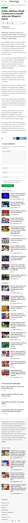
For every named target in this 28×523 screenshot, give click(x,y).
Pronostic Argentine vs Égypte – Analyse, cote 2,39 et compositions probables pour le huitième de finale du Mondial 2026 (18, 488)
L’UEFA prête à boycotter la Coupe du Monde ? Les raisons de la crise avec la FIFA (18, 315)
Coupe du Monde (16, 377)
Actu (11, 199)
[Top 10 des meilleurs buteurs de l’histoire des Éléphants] (5, 308)
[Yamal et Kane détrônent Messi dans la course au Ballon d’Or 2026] (5, 364)
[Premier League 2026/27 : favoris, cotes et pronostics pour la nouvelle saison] (5, 220)
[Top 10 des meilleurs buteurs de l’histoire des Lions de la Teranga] (5, 345)
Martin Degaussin (5, 26)
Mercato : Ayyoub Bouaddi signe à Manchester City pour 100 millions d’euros (17, 204)
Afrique (11, 207)
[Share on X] (8, 23)
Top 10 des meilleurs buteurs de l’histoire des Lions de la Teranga (18, 344)
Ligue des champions (17, 199)
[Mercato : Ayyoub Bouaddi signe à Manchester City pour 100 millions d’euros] (5, 204)
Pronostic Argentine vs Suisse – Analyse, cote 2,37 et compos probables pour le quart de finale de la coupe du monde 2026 (18, 464)
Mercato (4, 7)
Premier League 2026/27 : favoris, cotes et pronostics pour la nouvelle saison (17, 220)
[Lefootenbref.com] (14, 1)
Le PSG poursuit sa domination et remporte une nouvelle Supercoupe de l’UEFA (18, 258)
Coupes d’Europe (16, 235)
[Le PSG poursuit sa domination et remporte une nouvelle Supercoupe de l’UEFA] (5, 258)
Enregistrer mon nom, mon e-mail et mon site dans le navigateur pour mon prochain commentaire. (13, 181)
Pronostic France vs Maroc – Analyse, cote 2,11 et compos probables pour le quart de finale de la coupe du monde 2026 (17, 476)
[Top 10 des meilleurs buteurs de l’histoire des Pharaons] (5, 213)
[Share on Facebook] (5, 23)
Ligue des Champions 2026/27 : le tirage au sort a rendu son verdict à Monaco (18, 195)
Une (23, 199)
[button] (3, 2)
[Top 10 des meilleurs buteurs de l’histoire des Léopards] (5, 241)
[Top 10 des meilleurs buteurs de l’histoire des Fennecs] (5, 277)
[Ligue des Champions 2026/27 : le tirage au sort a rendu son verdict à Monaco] (5, 196)
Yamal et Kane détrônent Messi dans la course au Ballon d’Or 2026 (18, 363)
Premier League (16, 223)
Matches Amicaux (16, 253)
